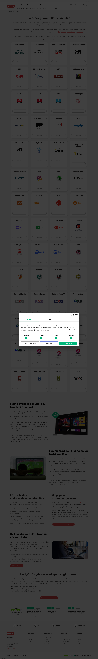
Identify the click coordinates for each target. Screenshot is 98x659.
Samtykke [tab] (29, 319)
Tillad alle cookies (68, 343)
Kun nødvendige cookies (30, 343)
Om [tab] (69, 319)
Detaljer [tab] (49, 319)
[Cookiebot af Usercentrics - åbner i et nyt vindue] (72, 315)
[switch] (41, 338)
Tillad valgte (49, 343)
